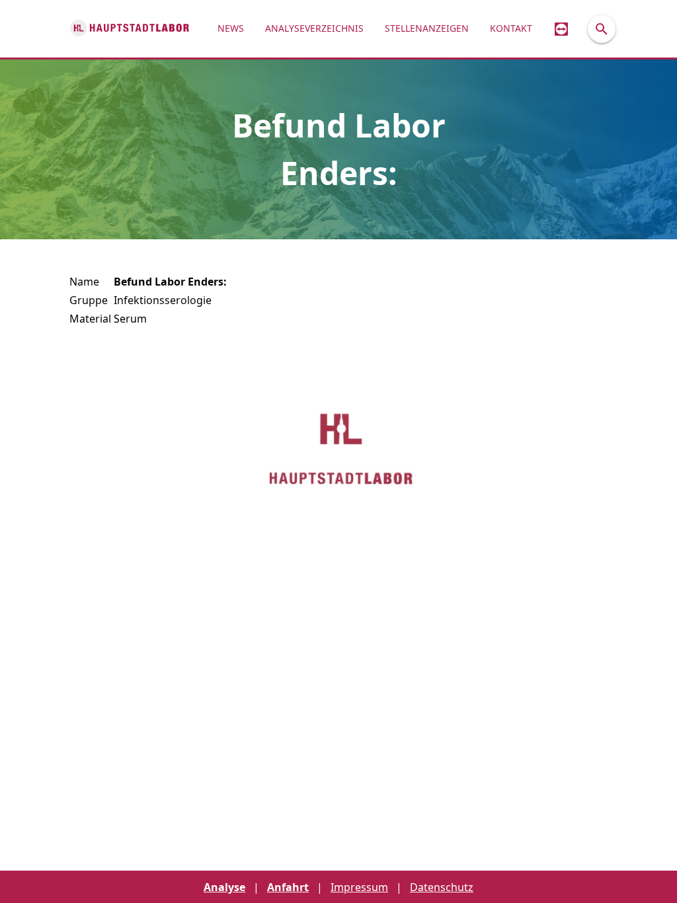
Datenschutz (441, 887)
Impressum (359, 887)
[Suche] (602, 29)
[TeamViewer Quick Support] (561, 29)
